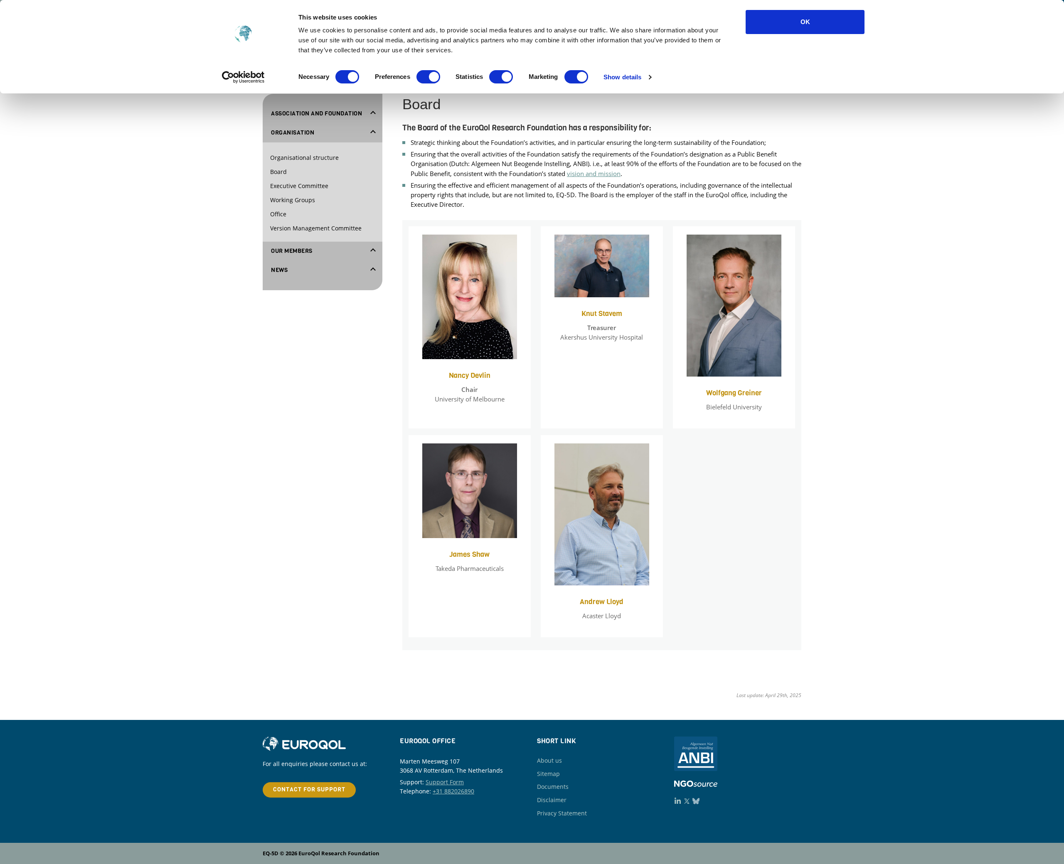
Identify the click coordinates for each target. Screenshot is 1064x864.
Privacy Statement (562, 813)
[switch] (428, 76)
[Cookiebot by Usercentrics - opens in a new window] (243, 77)
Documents (553, 787)
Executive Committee (299, 186)
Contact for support (309, 789)
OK (805, 21)
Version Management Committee (316, 228)
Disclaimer (551, 800)
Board (278, 172)
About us (549, 760)
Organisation (292, 133)
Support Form (445, 782)
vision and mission (594, 173)
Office (278, 214)
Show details (622, 77)
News (279, 270)
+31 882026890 (453, 791)
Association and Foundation (316, 114)
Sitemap (548, 774)
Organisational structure (304, 158)
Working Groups (292, 200)
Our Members (292, 251)
